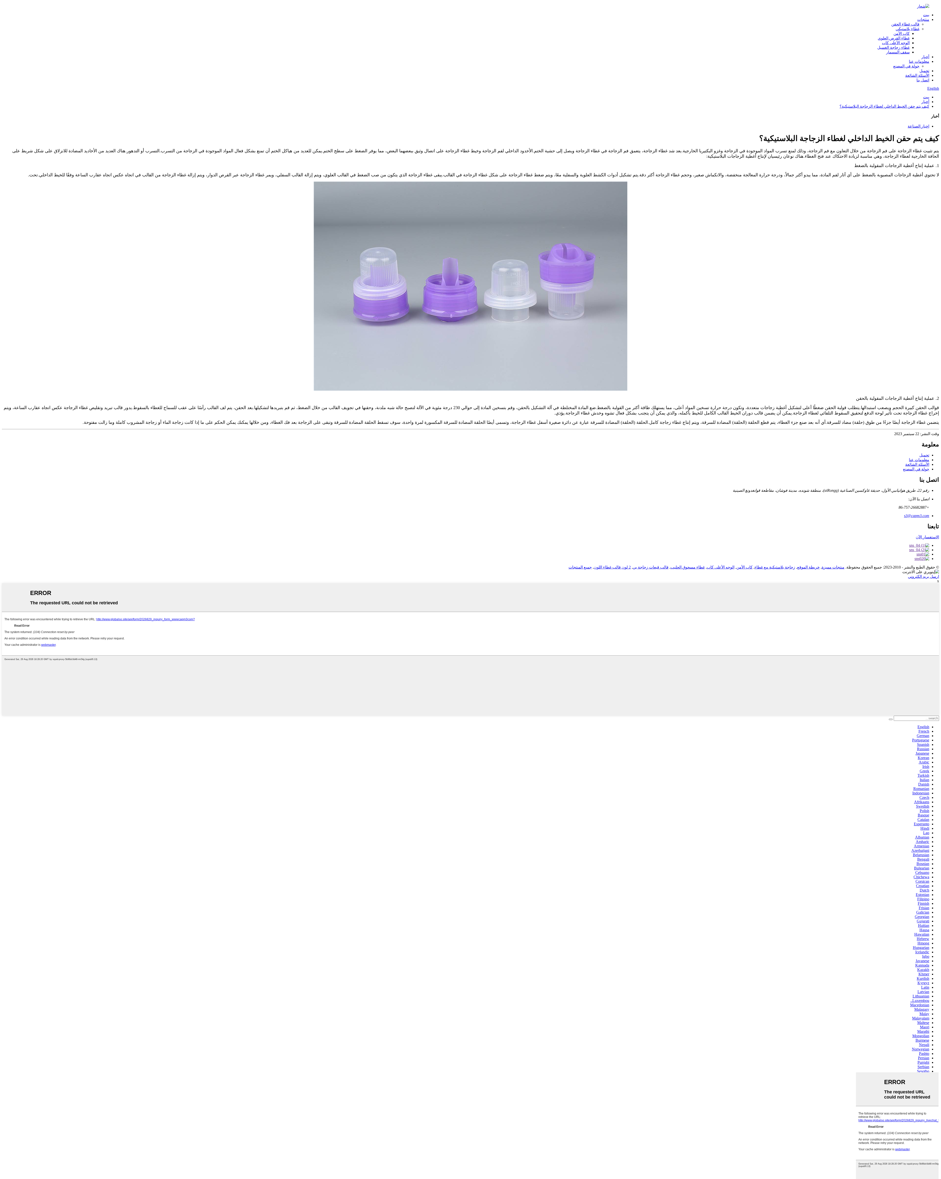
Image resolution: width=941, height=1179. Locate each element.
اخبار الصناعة (918, 126)
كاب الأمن (901, 33)
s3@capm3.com (916, 516)
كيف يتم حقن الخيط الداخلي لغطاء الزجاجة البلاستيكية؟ (884, 106)
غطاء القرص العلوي (894, 38)
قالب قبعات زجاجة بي (651, 567)
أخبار (925, 57)
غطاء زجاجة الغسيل (893, 47)
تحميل (924, 71)
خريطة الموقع (808, 567)
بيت (926, 15)
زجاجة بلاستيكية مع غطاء (775, 567)
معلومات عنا (919, 61)
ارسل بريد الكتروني (923, 576)
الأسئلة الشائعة (917, 75)
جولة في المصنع (906, 66)
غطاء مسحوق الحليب (687, 567)
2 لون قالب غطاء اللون (612, 567)
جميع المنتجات (580, 567)
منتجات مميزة (833, 567)
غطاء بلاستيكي (907, 29)
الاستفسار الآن (927, 537)
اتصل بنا (922, 80)
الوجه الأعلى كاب (896, 43)
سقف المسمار (898, 52)
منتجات (923, 19)
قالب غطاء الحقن (905, 24)
